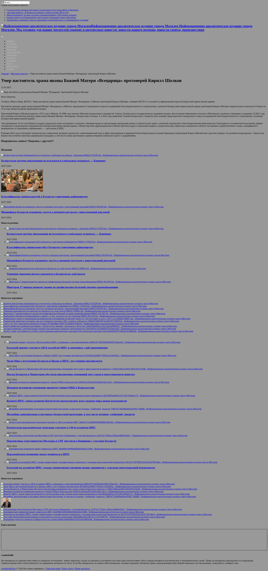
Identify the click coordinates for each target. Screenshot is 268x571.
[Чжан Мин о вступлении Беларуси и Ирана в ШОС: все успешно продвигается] (86, 486)
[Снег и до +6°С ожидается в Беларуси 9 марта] (70, 323)
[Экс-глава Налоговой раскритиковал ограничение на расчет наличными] (83, 517)
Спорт (10, 63)
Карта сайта (67, 568)
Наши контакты (82, 568)
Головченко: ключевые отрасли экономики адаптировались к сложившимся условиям (47, 20)
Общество (12, 54)
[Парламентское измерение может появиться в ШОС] (72, 512)
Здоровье (11, 60)
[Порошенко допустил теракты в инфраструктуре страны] (75, 519)
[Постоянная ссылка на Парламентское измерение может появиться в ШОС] (78, 449)
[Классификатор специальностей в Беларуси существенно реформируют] (74, 306)
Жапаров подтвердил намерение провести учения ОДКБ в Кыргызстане (50, 387)
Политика (11, 49)
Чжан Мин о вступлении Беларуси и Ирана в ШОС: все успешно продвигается (54, 360)
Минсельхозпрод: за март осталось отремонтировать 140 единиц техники (42, 15)
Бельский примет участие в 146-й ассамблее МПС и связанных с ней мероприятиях (57, 347)
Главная (10, 41)
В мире (10, 68)
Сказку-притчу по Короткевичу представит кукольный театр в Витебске (41, 17)
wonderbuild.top (8, 568)
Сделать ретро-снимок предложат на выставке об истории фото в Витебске (43, 10)
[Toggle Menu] (2, 36)
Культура (11, 57)
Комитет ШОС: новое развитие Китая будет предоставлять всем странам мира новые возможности (67, 400)
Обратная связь (53, 568)
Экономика (12, 46)
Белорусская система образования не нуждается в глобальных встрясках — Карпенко (53, 160)
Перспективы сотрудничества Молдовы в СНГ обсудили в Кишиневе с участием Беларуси (61, 440)
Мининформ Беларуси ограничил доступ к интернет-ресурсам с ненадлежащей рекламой (55, 212)
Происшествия (14, 52)
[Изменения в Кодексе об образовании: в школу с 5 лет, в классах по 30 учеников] (78, 316)
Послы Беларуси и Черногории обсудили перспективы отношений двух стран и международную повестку (71, 374)
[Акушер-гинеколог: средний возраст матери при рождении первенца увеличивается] (88, 328)
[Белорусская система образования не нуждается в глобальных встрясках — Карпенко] (79, 303)
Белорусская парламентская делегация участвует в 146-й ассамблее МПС (51, 427)
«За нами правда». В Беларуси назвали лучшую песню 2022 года (38, 12)
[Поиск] (2, 3)
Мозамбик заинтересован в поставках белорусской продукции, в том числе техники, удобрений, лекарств (71, 414)
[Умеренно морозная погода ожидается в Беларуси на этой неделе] (70, 311)
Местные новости (19, 73)
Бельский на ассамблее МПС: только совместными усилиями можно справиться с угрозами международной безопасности (81, 467)
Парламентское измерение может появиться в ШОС (38, 454)
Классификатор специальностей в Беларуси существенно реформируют (44, 196)
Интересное (12, 66)
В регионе (11, 43)
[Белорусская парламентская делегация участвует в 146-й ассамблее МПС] (6, 507)
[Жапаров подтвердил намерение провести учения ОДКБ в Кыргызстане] (82, 491)
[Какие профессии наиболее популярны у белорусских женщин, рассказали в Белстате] (89, 326)
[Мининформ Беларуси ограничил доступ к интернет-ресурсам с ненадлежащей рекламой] (82, 308)
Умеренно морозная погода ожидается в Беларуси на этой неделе (46, 273)
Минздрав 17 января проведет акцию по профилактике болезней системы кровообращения (62, 287)
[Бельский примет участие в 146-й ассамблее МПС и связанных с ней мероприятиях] (88, 484)
